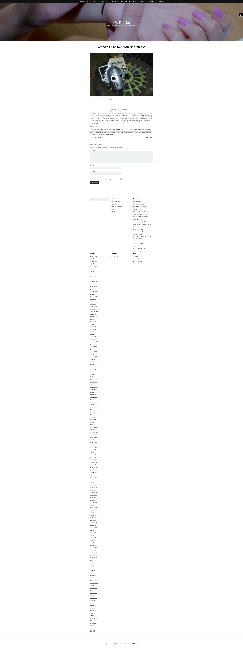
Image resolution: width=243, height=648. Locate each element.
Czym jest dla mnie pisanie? (118, 206)
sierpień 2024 (93, 316)
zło (108, 134)
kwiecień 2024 (93, 326)
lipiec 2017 (92, 530)
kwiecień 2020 (93, 447)
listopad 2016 (93, 550)
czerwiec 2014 (93, 623)
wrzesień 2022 (93, 374)
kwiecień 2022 (93, 387)
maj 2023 (92, 354)
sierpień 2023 (93, 346)
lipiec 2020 (92, 439)
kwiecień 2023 (93, 357)
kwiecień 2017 (93, 537)
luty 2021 (92, 422)
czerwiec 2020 (93, 442)
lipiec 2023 (92, 349)
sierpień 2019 (93, 467)
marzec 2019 (93, 480)
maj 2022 (92, 384)
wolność (102, 134)
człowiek (122, 129)
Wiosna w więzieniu (141, 226)
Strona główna (83, 1)
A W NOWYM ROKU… (142, 243)
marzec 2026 (93, 269)
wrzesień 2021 (93, 404)
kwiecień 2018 (93, 507)
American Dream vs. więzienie (144, 231)
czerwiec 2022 (93, 382)
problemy (150, 131)
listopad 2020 (93, 429)
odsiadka (123, 131)
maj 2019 (92, 475)
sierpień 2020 (93, 437)
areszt (95, 129)
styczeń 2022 (93, 394)
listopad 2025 (93, 279)
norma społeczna (117, 131)
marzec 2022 (93, 389)
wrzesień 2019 (93, 465)
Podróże (138, 201)
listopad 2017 (93, 520)
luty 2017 (92, 542)
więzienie (95, 134)
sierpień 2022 (93, 377)
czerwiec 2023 (93, 352)
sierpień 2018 (93, 497)
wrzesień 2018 (93, 495)
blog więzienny (112, 129)
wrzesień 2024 (93, 314)
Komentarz (93, 150)
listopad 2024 (93, 309)
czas (119, 129)
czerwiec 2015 (93, 593)
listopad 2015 (93, 580)
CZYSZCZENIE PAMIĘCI (142, 206)
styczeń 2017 (93, 545)
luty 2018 (92, 512)
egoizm (134, 129)
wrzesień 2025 (93, 284)
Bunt (112, 209)
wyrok (106, 134)
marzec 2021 (93, 419)
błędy (105, 129)
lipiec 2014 (92, 620)
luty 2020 (92, 452)
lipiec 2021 (92, 409)
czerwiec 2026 (93, 261)
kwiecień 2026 (93, 266)
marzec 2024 (93, 329)
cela (117, 129)
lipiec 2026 (92, 259)
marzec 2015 (93, 600)
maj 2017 (92, 535)
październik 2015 (94, 583)
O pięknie (115, 1)
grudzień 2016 (93, 548)
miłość (109, 131)
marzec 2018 (93, 510)
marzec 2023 (93, 359)
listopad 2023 (93, 339)
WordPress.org (136, 264)
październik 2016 (94, 553)
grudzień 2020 (93, 427)
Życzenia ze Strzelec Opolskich (143, 221)
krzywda (105, 131)
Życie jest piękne (148, 137)
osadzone (132, 131)
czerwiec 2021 (93, 412)
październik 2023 (94, 341)
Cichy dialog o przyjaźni (96, 137)
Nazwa (92, 165)
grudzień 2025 (93, 276)
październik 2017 (94, 522)
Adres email (93, 171)
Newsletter (160, 1)
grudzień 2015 (93, 578)
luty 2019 (92, 482)
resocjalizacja (103, 132)
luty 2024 (92, 331)
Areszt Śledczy (100, 129)
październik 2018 (94, 492)
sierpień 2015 (93, 588)
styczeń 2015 (93, 605)
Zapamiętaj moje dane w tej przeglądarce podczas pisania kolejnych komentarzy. (109, 179)
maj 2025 (92, 294)
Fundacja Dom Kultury (118, 111)
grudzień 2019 (93, 457)
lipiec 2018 (92, 500)
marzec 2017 (93, 540)
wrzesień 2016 (93, 555)
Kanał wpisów (136, 259)
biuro (127, 50)
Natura (113, 211)
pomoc (146, 131)
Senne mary (139, 209)
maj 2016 (92, 565)
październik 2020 (94, 432)
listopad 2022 (93, 369)
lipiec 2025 (92, 289)
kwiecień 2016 (93, 568)
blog (107, 129)
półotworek (142, 131)
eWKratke (121, 23)
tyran (151, 132)
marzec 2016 (93, 570)
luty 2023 (92, 362)
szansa (139, 132)
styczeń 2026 (93, 274)
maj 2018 (92, 505)
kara (140, 129)
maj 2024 (92, 324)
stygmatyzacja (129, 132)
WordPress (117, 643)
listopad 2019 (93, 460)
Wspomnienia (139, 246)
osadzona (128, 131)
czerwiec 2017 (93, 532)
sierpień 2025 (93, 286)
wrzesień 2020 (93, 434)
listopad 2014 (93, 610)
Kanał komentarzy (137, 261)
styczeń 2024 (93, 334)
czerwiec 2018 (93, 502)
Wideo (143, 1)
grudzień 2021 (93, 397)
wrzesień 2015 (93, 585)
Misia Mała (139, 219)
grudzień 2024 (93, 306)
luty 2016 (92, 573)
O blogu (93, 1)
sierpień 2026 (93, 256)
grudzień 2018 (93, 487)
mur (112, 131)
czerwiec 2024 (93, 321)
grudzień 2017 (93, 517)
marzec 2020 (93, 449)
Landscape (135, 643)
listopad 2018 (93, 490)
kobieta (143, 129)
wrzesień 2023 (93, 344)
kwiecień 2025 (93, 296)
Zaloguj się (135, 256)
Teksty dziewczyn (104, 1)
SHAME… (138, 241)
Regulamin (151, 1)
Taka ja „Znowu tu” (140, 248)
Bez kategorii (114, 256)
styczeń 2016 (93, 575)
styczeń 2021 (93, 424)
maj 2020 (92, 444)
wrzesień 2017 (93, 525)
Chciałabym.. (140, 234)
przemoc (92, 132)
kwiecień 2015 (93, 598)
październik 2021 (94, 402)
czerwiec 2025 (93, 291)
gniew (137, 129)
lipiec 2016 (92, 560)
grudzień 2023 (93, 336)
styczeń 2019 (93, 485)
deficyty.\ (127, 129)
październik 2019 (94, 462)
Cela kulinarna (125, 1)
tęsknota (143, 132)
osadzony (137, 131)
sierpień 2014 (93, 618)
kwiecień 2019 (93, 477)
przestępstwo (97, 132)
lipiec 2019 (92, 470)
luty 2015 (92, 603)
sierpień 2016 (93, 558)
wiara (91, 134)
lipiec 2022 (92, 379)
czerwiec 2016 (93, 563)
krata (101, 131)
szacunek (135, 132)
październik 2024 (94, 311)
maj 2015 (92, 595)
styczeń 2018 (93, 515)
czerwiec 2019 (93, 472)
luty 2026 (92, 271)
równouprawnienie (111, 132)
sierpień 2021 (93, 407)
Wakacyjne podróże (140, 204)
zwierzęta (112, 134)
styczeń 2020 (93, 455)
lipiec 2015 (92, 590)
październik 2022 (94, 372)
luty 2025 (92, 301)
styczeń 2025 (93, 304)
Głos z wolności (140, 229)
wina (99, 134)
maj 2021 (92, 414)
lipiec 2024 (92, 319)
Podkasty (135, 1)
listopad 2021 (93, 399)
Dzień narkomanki (143, 216)
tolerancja (147, 132)
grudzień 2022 (93, 367)
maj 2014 (92, 625)
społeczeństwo (123, 132)
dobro (130, 129)
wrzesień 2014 (93, 615)
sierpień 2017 (93, 527)
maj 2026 (92, 264)
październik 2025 (94, 281)
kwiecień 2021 (93, 417)
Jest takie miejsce (115, 201)
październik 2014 (94, 613)
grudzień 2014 (93, 608)
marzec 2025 (93, 299)
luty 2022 (92, 392)
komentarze (97, 131)
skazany (117, 132)
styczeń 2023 (93, 364)
